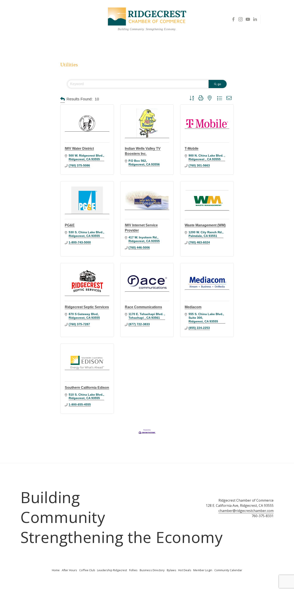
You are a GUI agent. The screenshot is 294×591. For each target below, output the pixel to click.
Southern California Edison (87, 387)
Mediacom (193, 307)
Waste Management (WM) (205, 225)
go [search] (219, 84)
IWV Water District (79, 148)
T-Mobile (191, 148)
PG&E (70, 225)
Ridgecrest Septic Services (87, 307)
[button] (62, 99)
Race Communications (143, 307)
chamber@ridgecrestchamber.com (246, 510)
